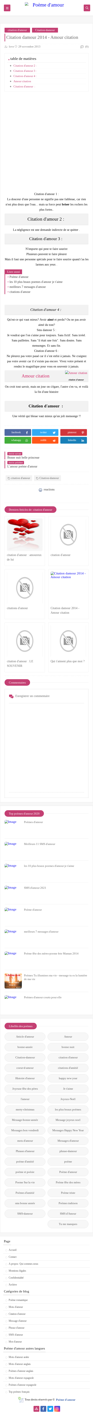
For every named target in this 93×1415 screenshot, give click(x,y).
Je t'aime (68, 1088)
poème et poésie (25, 1172)
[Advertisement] (46, 141)
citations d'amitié (68, 1067)
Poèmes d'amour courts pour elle (43, 997)
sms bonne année (25, 1203)
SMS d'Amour (68, 1213)
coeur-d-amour (25, 1067)
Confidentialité (16, 1277)
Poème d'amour (19, 277)
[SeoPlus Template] (21, 1400)
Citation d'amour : (24, 86)
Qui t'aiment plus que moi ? (68, 661)
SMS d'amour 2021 (35, 887)
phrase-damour (68, 1151)
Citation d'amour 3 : (25, 70)
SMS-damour (25, 1213)
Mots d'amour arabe (19, 1357)
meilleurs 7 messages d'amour (28, 287)
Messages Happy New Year (68, 1130)
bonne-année (25, 1047)
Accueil (12, 1249)
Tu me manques (68, 1224)
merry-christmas (25, 1109)
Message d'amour (18, 1320)
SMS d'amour (16, 1334)
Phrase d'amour (16, 1327)
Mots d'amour (16, 1306)
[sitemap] (36, 1409)
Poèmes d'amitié (25, 1192)
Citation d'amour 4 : (25, 76)
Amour (68, 1036)
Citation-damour (45, 30)
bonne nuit (68, 1047)
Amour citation (22, 81)
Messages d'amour (68, 1140)
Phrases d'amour (25, 1151)
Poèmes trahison (68, 1203)
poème (68, 1161)
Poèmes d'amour (33, 822)
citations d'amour (20, 291)
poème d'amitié (25, 1161)
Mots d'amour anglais (20, 1364)
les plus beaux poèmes (68, 1109)
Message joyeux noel (68, 1120)
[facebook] (43, 1409)
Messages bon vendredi (25, 1130)
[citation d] (25, 534)
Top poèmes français (19, 1391)
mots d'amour (25, 1140)
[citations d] (25, 588)
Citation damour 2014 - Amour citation (65, 610)
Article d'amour (25, 1036)
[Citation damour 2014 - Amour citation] (68, 588)
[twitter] (50, 1409)
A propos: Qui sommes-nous (23, 1263)
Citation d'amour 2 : (25, 65)
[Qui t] (68, 641)
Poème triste (68, 1192)
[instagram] (57, 1409)
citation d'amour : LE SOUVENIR (20, 663)
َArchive (13, 1284)
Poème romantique (18, 1300)
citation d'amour (17, 30)
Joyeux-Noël (68, 1099)
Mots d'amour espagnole (21, 1377)
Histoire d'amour (25, 1078)
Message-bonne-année (25, 1120)
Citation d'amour (17, 1313)
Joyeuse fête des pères (25, 1088)
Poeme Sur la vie (25, 1182)
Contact (12, 1256)
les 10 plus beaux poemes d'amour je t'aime (36, 282)
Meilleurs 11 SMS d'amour (39, 844)
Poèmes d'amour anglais (21, 1370)
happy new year (68, 1078)
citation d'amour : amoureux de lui (24, 557)
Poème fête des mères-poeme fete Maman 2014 (51, 953)
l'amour (25, 1099)
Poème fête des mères (68, 1182)
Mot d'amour (15, 1341)
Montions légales (17, 1270)
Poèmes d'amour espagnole (22, 1384)
